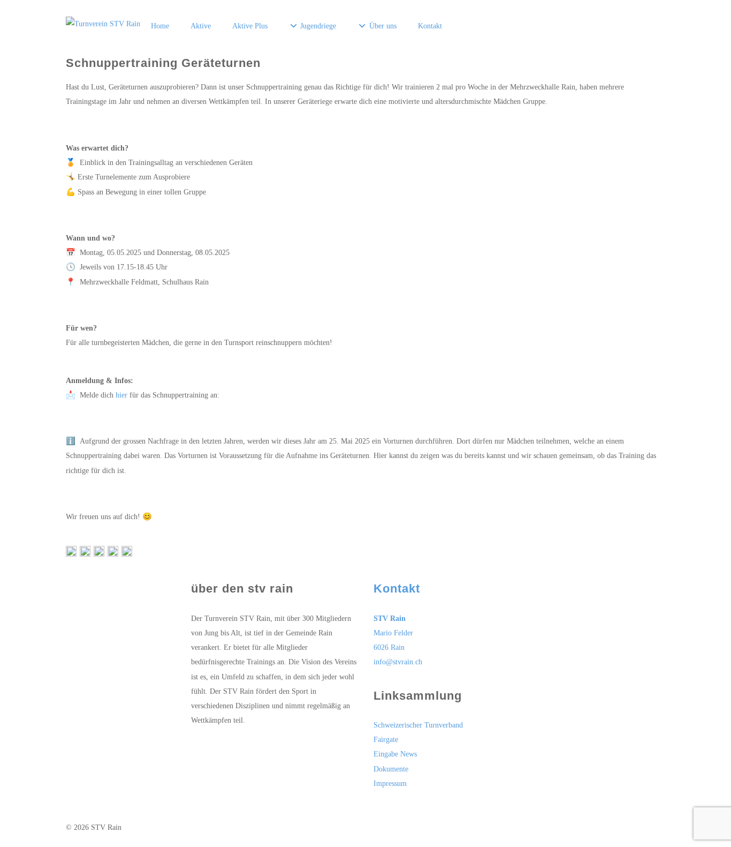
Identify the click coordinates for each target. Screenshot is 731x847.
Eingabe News (395, 753)
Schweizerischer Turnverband (418, 725)
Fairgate (386, 739)
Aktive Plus (250, 25)
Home (160, 25)
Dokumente (391, 768)
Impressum (390, 783)
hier (121, 395)
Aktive (201, 25)
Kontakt (430, 25)
